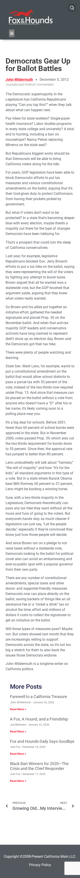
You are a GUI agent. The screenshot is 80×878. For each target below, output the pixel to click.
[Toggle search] (72, 8)
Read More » (18, 709)
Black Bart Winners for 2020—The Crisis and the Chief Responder (39, 766)
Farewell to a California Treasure (38, 696)
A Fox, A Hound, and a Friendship (39, 719)
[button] (11, 33)
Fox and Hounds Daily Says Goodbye (42, 741)
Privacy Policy (40, 865)
